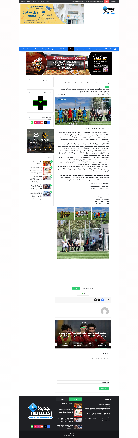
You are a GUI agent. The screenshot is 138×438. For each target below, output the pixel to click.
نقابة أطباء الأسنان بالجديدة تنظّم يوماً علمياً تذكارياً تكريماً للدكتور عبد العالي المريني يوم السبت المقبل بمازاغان (80, 1)
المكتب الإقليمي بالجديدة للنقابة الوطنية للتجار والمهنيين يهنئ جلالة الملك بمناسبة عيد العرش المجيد (36, 170)
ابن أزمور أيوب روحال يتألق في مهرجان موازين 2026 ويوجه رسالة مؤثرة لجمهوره (36, 186)
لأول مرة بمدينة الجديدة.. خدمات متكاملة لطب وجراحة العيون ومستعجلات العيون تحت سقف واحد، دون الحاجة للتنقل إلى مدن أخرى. (36, 195)
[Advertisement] (69, 36)
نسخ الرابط (76, 288)
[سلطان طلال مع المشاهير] (47, 163)
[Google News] (83, 294)
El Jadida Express (103, 95)
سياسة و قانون (63, 49)
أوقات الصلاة (23, 1)
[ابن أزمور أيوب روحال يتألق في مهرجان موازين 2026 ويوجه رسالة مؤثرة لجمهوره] (47, 186)
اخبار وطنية (99, 49)
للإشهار (34, 1)
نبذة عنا (47, 1)
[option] (83, 334)
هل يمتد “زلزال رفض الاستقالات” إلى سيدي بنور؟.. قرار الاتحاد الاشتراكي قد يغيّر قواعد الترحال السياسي (36, 179)
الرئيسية (106, 82)
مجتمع (54, 49)
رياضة (71, 49)
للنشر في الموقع (41, 1)
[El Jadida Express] (109, 10)
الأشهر (62, 399)
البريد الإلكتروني (105, 382)
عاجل (84, 49)
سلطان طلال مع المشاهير (36, 162)
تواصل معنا (29, 1)
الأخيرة (75, 399)
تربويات (78, 49)
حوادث (91, 49)
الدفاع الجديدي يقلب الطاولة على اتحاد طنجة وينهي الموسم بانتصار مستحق (83, 334)
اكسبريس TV (45, 49)
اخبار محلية (108, 49)
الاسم (107, 376)
